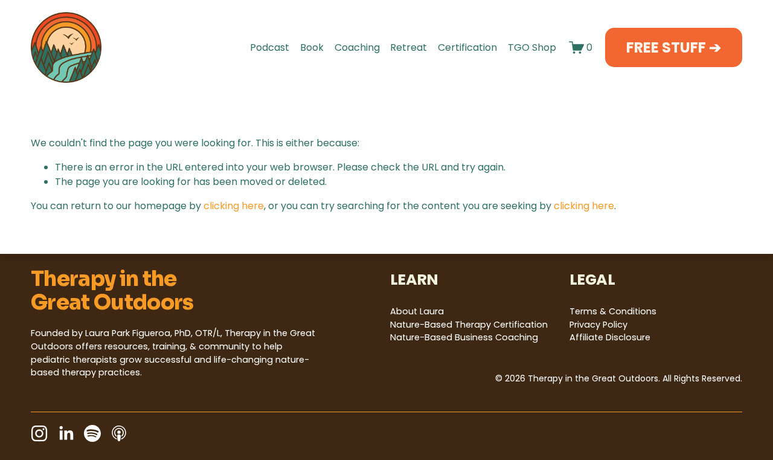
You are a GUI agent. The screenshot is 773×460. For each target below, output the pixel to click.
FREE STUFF (667, 47)
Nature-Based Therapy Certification (469, 325)
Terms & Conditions (612, 311)
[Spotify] (92, 433)
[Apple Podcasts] (119, 433)
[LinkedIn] (65, 433)
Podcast (269, 47)
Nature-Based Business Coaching (464, 337)
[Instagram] (39, 433)
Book (312, 47)
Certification (467, 47)
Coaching (357, 47)
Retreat (408, 47)
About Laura (417, 311)
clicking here (234, 206)
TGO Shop (532, 47)
